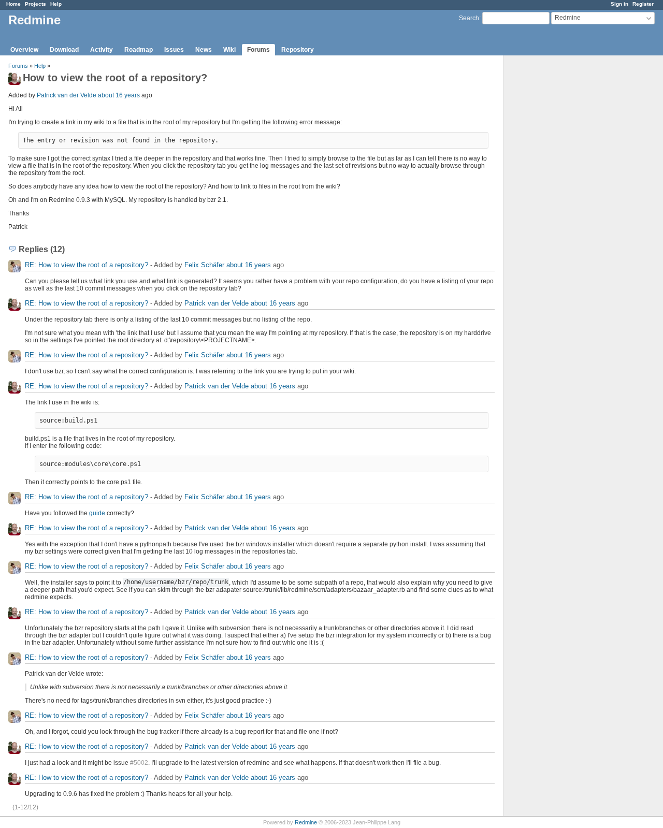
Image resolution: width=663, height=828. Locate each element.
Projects (35, 4)
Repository (297, 49)
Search (469, 18)
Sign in (619, 4)
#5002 (139, 762)
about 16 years (119, 95)
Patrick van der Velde (66, 95)
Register (643, 4)
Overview (24, 49)
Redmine (306, 822)
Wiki (229, 49)
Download (64, 49)
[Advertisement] (555, 218)
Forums (258, 49)
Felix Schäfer (204, 265)
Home (13, 4)
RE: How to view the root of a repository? (86, 265)
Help (56, 4)
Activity (101, 49)
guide (97, 513)
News (203, 49)
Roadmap (138, 49)
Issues (174, 49)
